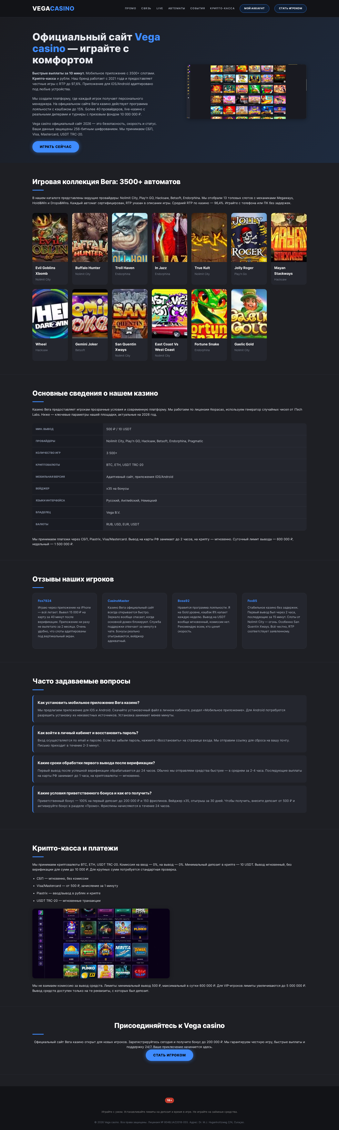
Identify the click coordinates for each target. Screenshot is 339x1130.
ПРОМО (130, 8)
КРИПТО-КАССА (222, 8)
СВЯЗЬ (146, 8)
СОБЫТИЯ (197, 8)
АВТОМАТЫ (176, 8)
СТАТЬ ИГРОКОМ (290, 8)
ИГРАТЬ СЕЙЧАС (56, 147)
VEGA (53, 8)
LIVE (160, 8)
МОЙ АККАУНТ (254, 8)
